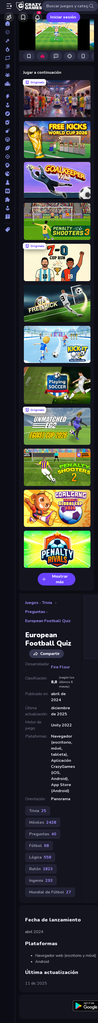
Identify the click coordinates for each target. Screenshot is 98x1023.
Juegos (31, 602)
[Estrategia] (7, 165)
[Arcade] (7, 105)
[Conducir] (7, 139)
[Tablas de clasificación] (7, 83)
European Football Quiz (48, 621)
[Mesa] (7, 182)
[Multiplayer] (7, 75)
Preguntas (35, 612)
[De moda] (7, 49)
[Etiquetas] (7, 229)
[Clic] (7, 131)
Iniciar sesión (63, 17)
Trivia (47, 602)
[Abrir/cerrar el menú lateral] (9, 6)
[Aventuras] (7, 113)
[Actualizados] (7, 58)
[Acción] (7, 96)
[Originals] (7, 66)
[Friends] (9, 17)
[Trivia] (7, 216)
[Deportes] (7, 148)
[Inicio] (7, 23)
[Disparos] (7, 156)
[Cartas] (7, 122)
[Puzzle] (7, 199)
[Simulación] (7, 208)
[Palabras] (7, 191)
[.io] (7, 173)
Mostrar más (60, 579)
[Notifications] (37, 17)
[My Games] (23, 17)
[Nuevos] (7, 40)
